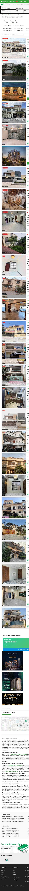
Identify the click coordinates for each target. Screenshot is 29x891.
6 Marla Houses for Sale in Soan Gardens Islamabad (12, 821)
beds (17, 10)
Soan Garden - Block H (7, 28)
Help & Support (4, 876)
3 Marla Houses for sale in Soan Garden (10, 828)
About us (3, 870)
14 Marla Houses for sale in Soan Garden (10, 836)
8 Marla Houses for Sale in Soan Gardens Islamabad (12, 816)
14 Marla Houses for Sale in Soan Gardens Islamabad (13, 818)
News (14, 872)
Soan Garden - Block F (19, 28)
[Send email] (28, 57)
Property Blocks (13, 1)
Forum (14, 874)
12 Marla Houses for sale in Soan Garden (10, 835)
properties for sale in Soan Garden (15, 765)
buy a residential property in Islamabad (19, 754)
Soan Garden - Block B (7, 30)
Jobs (2, 874)
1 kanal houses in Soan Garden (11, 771)
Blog (14, 870)
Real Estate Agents (17, 877)
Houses (12, 21)
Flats (16, 21)
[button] (4, 8)
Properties (5, 1)
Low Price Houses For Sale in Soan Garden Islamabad (13, 819)
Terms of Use (3, 879)
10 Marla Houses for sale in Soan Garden (10, 833)
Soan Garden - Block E (19, 30)
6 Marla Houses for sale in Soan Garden (10, 830)
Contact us (3, 872)
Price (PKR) (3, 10)
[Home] (2, 1)
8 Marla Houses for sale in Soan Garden (10, 831)
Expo (14, 876)
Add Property (16, 879)
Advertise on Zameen (5, 877)
